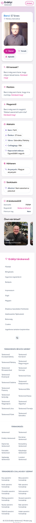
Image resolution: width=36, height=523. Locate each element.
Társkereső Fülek (8, 414)
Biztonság (9, 319)
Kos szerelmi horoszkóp (6, 479)
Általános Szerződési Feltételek (17, 309)
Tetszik (22, 51)
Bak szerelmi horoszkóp (23, 506)
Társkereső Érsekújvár (6, 376)
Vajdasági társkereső (6, 458)
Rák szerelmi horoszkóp (23, 486)
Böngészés (9, 272)
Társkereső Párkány (9, 362)
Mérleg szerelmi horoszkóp (8, 499)
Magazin (8, 301)
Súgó (7, 295)
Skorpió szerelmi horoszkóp (24, 499)
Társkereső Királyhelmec (23, 382)
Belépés (29, 3)
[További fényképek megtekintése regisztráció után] (16, 34)
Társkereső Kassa (24, 396)
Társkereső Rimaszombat (7, 369)
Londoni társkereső (22, 458)
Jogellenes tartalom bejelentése (17, 329)
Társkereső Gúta (24, 376)
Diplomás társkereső (6, 445)
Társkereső (22, 432)
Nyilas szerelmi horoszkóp (7, 506)
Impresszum (9, 290)
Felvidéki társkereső (6, 451)
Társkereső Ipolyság (6, 396)
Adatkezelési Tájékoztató (14, 314)
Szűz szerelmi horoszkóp (23, 492)
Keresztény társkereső (22, 445)
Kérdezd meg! (17, 95)
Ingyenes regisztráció (13, 277)
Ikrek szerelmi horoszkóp (7, 486)
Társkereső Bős (24, 389)
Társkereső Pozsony (6, 389)
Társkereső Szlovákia (22, 414)
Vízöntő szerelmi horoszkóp (8, 512)
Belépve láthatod (24, 208)
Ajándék (9, 57)
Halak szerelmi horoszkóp (23, 512)
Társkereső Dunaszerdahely (8, 355)
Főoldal (8, 267)
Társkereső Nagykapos (6, 402)
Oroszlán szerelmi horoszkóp (8, 492)
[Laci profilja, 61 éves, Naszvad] (16, 233)
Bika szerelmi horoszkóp (23, 479)
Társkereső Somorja (22, 369)
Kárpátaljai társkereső (22, 451)
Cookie (8, 324)
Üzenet (10, 51)
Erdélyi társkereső (8, 438)
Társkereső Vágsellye (22, 402)
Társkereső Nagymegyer (23, 362)
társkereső (6, 432)
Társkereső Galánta (9, 382)
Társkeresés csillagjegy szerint (17, 471)
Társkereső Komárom (22, 355)
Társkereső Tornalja (25, 408)
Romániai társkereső (22, 438)
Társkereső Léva (8, 408)
